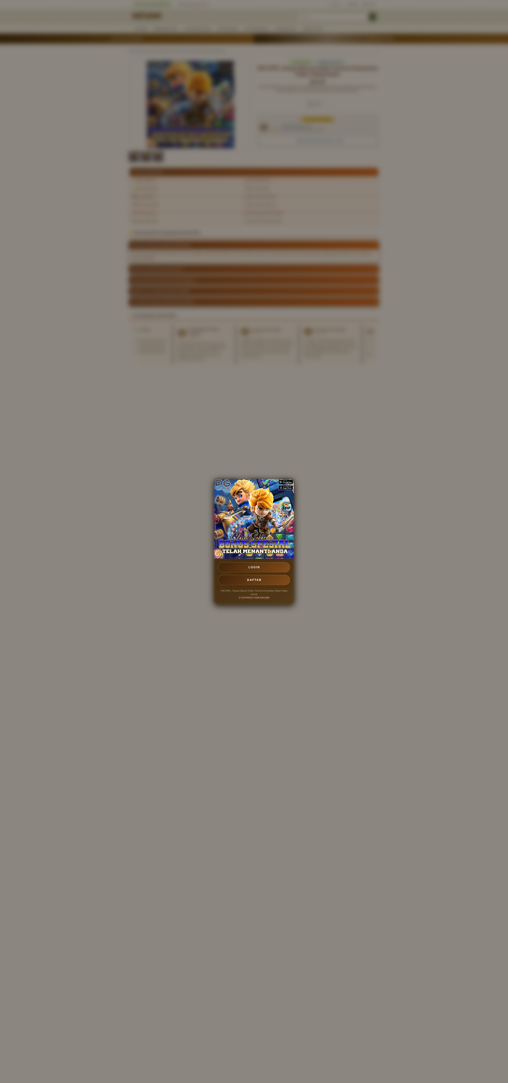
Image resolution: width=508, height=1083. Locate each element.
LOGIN (254, 567)
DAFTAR (254, 580)
